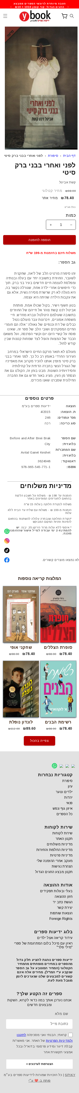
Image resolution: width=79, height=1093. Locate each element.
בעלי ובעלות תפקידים (56, 891)
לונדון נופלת (21, 722)
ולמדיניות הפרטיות (59, 1040)
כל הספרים (64, 814)
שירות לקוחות (62, 833)
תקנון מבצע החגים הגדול (54, 872)
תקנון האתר (64, 838)
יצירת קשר (65, 907)
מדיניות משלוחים (60, 844)
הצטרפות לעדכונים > (39, 1064)
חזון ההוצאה (64, 896)
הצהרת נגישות (62, 866)
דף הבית (69, 155)
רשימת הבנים (58, 722)
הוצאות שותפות (61, 913)
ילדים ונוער (64, 792)
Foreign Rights (61, 918)
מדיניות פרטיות (61, 855)
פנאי (69, 803)
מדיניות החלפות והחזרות (54, 850)
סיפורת (53, 155)
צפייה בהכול (39, 740)
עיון (70, 786)
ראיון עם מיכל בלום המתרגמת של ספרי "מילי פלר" (43, 945)
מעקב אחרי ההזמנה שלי (55, 861)
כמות (71, 215)
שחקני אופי (21, 647)
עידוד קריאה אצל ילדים (55, 938)
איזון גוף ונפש (63, 808)
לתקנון (21, 1035)
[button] (5, 16)
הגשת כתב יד (63, 902)
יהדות (68, 797)
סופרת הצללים (58, 647)
